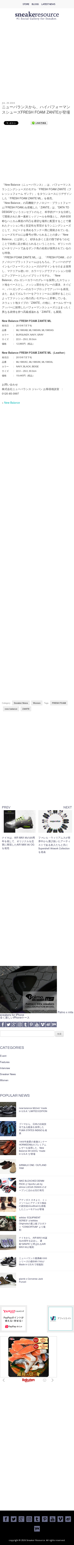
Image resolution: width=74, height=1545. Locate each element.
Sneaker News (21, 703)
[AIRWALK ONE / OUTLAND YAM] (8, 1166)
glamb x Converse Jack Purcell (31, 1280)
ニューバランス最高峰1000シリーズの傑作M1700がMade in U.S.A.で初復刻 (33, 1261)
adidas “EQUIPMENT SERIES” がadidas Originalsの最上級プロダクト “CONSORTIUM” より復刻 (32, 1223)
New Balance (12, 402)
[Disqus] (37, 911)
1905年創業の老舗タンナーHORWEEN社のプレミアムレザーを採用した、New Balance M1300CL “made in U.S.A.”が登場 (33, 1148)
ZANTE (25, 708)
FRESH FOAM (59, 703)
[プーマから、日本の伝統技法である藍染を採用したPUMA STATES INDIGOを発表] (8, 1128)
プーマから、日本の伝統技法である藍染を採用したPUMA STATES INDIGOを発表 (33, 1128)
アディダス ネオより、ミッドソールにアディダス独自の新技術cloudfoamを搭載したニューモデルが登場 (33, 1204)
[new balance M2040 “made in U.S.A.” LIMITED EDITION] (8, 1109)
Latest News (48, 4)
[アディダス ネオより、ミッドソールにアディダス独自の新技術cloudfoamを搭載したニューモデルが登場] (8, 1204)
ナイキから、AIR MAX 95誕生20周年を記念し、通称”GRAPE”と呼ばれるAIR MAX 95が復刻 (33, 1242)
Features (5, 1062)
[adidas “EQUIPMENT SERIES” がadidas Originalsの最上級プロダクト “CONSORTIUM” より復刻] (8, 1223)
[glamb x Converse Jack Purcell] (8, 1280)
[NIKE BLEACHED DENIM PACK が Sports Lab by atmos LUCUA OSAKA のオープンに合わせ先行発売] (8, 1185)
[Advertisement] (37, 63)
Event (3, 1056)
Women (37, 703)
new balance (11, 708)
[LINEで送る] (39, 123)
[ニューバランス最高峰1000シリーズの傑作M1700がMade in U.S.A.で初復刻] (8, 1261)
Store (26, 4)
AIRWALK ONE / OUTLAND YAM (32, 1166)
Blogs (35, 4)
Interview (5, 1068)
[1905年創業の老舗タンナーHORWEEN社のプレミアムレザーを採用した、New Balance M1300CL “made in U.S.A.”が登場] (8, 1147)
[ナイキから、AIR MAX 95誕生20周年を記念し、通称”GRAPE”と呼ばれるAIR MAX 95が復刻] (8, 1242)
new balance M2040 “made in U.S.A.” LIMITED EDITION (33, 1110)
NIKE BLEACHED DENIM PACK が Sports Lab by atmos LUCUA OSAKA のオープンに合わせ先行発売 (33, 1185)
